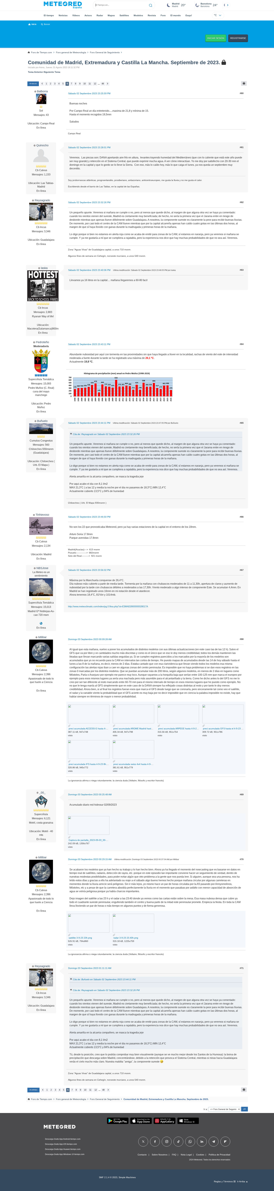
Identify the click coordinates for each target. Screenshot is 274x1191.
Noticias (63, 15)
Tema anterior (35, 72)
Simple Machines (127, 1177)
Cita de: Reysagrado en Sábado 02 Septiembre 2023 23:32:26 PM (106, 434)
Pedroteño (42, 342)
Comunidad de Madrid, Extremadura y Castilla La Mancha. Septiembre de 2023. (125, 62)
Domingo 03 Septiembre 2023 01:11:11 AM (89, 968)
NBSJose (42, 568)
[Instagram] (166, 1141)
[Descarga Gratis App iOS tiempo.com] (141, 1121)
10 (84, 83)
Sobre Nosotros (159, 1154)
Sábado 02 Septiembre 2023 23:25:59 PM (89, 93)
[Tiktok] (178, 1141)
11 (90, 83)
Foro (163, 15)
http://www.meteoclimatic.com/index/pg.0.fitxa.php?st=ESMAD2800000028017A (108, 606)
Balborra (42, 91)
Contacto (142, 1154)
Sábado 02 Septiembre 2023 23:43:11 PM (89, 344)
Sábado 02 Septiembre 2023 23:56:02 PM (89, 570)
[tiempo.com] (63, 5)
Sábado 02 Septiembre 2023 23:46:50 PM (89, 517)
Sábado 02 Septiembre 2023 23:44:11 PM (89, 423)
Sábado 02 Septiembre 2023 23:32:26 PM (89, 202)
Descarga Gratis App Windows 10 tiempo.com (64, 1154)
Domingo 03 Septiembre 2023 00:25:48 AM (90, 794)
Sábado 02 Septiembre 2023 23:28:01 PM (89, 147)
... (99, 83)
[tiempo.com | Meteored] (59, 1126)
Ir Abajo (33, 84)
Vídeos (76, 15)
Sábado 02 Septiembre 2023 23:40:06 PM (89, 270)
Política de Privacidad (219, 1154)
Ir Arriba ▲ (242, 1181)
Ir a (205, 1109)
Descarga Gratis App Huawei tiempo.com (62, 1149)
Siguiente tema (52, 72)
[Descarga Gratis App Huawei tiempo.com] (165, 1121)
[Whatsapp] (190, 1141)
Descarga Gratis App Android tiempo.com (62, 1139)
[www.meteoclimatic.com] (41, 623)
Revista (152, 15)
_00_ (42, 792)
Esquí (189, 15)
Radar (100, 15)
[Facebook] (155, 1141)
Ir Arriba (33, 1090)
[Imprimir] (244, 83)
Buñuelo (42, 421)
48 (103, 83)
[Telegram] (213, 1141)
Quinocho (42, 145)
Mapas (111, 15)
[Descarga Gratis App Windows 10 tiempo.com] (188, 1121)
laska (44, 268)
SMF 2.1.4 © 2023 (108, 1177)
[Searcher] (151, 5)
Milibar (42, 637)
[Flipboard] (225, 1141)
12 (95, 83)
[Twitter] (143, 1141)
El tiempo (49, 15)
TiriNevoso (42, 514)
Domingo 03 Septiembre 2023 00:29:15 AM (90, 859)
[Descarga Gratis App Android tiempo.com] (117, 1121)
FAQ (174, 1154)
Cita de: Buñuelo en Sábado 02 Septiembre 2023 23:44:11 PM (104, 979)
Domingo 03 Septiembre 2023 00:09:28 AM (90, 639)
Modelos (138, 15)
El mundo (175, 15)
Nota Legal (186, 1154)
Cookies (200, 1154)
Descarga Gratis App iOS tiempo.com (61, 1144)
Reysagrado (42, 200)
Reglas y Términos (223, 1181)
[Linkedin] (202, 1141)
